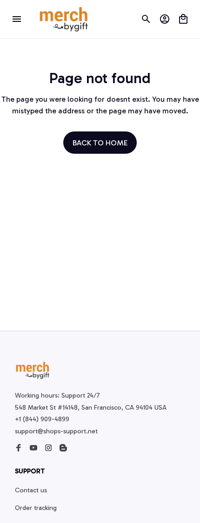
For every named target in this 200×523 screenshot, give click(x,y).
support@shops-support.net (56, 431)
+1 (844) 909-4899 (42, 419)
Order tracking (36, 508)
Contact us (31, 490)
